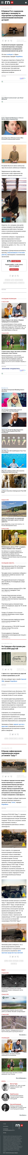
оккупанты (13, 963)
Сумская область (13, 738)
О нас (4, 1123)
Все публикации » (21, 1078)
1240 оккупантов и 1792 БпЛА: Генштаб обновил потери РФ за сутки (13, 627)
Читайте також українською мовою (21, 40)
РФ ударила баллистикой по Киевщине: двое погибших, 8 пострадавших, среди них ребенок (13, 581)
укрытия (21, 738)
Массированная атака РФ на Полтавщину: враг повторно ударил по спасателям (14, 567)
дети (12, 280)
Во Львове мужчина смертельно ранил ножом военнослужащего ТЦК (13, 620)
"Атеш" (13, 802)
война (6, 738)
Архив (4, 1132)
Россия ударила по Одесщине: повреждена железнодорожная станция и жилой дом (14, 634)
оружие (21, 960)
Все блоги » (23, 1115)
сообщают (10, 54)
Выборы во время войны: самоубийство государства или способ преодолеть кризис (18, 1107)
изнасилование (19, 280)
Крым (10, 960)
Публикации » (6, 1038)
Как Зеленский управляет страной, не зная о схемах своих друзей (16, 1097)
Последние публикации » (9, 298)
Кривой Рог (21, 282)
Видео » (4, 970)
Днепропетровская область (10, 282)
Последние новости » (8, 563)
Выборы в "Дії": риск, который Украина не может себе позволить (17, 1087)
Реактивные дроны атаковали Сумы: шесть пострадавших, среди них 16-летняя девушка (14, 605)
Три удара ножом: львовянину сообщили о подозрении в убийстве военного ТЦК (14, 574)
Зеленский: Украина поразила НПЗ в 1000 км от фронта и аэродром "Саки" (14, 589)
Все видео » (22, 1034)
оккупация (15, 960)
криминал (7, 280)
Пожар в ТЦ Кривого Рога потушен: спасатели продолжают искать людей (13, 613)
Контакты (5, 1126)
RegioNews (19, 56)
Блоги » (4, 1081)
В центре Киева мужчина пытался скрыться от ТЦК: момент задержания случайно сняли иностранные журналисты (14, 597)
